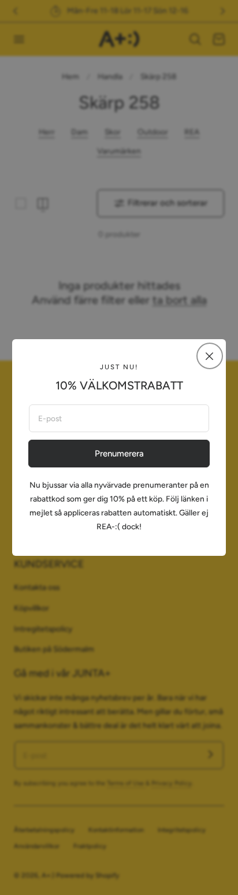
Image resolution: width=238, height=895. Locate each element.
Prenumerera (119, 453)
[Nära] (210, 356)
